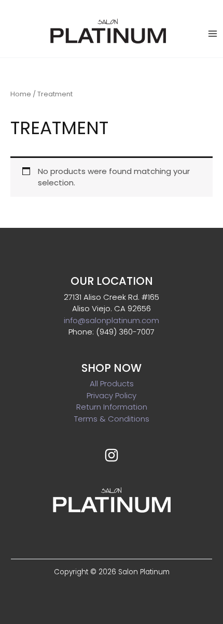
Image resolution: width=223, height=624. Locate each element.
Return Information (111, 406)
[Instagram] (111, 455)
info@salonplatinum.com (111, 320)
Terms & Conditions (111, 418)
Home (20, 94)
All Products (112, 383)
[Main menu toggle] (212, 33)
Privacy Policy (111, 395)
